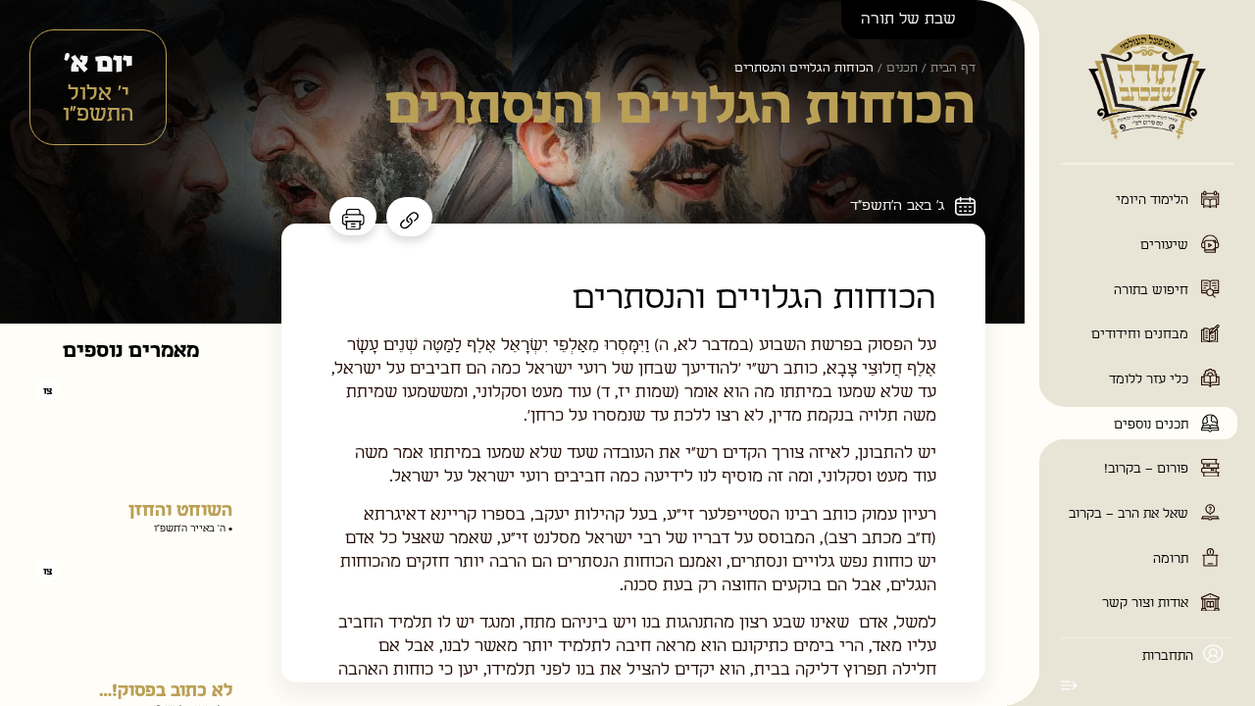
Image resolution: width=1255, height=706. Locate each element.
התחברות (1167, 656)
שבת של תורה (908, 19)
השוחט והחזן (180, 511)
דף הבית (953, 68)
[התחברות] (1213, 653)
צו (47, 391)
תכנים (902, 68)
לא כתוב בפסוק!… (165, 691)
